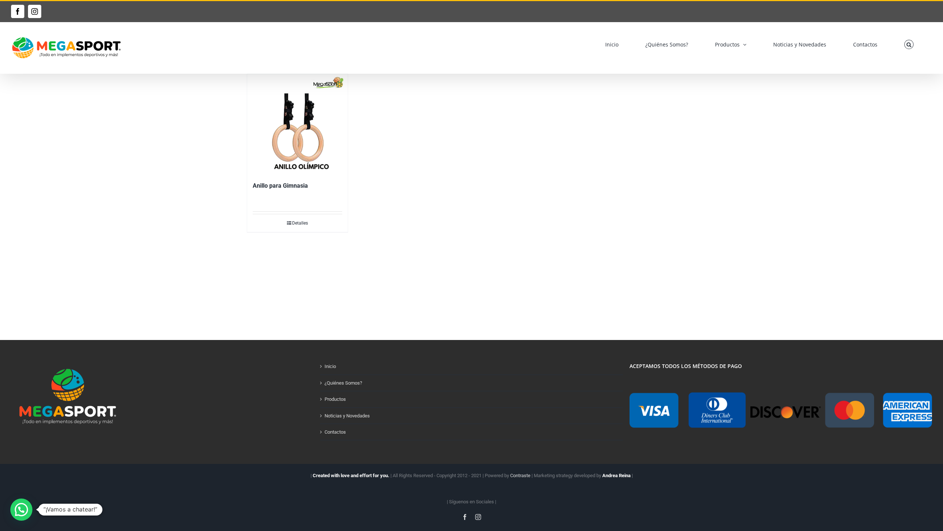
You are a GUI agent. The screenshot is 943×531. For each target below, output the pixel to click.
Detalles (300, 223)
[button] (909, 44)
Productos (335, 399)
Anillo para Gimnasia (280, 185)
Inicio (330, 366)
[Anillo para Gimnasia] (297, 124)
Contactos (335, 432)
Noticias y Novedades (347, 416)
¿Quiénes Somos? (343, 383)
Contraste (520, 475)
